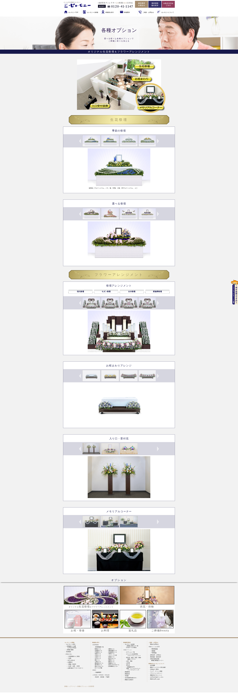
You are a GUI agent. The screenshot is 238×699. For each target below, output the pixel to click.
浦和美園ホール (112, 650)
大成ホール (98, 657)
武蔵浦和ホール (112, 652)
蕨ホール (97, 660)
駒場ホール (98, 649)
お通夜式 (70, 662)
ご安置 (69, 658)
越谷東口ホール (99, 663)
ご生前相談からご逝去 (74, 656)
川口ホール (98, 658)
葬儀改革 (127, 674)
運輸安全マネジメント (156, 675)
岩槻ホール (111, 657)
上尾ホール (98, 661)
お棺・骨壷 (129, 661)
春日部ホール (98, 664)
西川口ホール (112, 658)
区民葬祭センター (113, 666)
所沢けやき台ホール (113, 664)
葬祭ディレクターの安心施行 (158, 667)
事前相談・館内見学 (155, 657)
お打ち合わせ (71, 660)
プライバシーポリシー (156, 673)
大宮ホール (98, 655)
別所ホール (98, 653)
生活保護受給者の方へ (131, 677)
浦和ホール (111, 649)
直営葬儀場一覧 (99, 647)
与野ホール (111, 653)
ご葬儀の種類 (69, 649)
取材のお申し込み (155, 679)
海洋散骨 (68, 651)
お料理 (128, 663)
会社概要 (152, 665)
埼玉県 (97, 677)
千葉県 (107, 677)
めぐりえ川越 (98, 668)
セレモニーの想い (71, 644)
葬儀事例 (127, 672)
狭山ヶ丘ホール (99, 666)
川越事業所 (98, 672)
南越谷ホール (112, 663)
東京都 (102, 677)
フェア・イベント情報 (156, 671)
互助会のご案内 (154, 669)
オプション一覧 (130, 652)
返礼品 (128, 665)
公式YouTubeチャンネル (156, 677)
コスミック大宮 (112, 655)
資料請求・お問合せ (155, 655)
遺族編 (153, 651)
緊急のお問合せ (154, 644)
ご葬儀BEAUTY (133, 668)
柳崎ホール (111, 660)
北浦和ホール (98, 650)
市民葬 (126, 675)
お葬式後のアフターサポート (75, 668)
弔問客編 (154, 653)
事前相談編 (155, 649)
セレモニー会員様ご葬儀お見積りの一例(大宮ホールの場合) (131, 646)
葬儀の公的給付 (129, 679)
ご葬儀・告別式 (72, 664)
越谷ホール (111, 661)
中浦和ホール (98, 652)
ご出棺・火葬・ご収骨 (74, 666)
